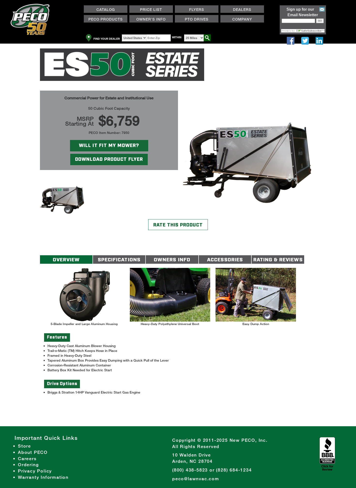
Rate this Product (178, 225)
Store (24, 446)
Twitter (305, 41)
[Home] (33, 21)
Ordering (28, 464)
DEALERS (235, 10)
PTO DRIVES (197, 19)
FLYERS (196, 9)
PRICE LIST (151, 9)
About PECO (33, 452)
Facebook (291, 41)
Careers (27, 458)
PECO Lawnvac (10, 46)
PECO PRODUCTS (103, 20)
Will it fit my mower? (109, 145)
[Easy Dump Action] (256, 294)
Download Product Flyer (109, 159)
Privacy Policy (35, 470)
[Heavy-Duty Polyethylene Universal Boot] (170, 294)
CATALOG (105, 9)
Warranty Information (43, 477)
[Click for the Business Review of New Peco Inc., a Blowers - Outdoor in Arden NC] (327, 453)
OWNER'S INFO (147, 20)
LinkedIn (319, 41)
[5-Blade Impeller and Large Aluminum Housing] (84, 294)
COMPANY (236, 20)
